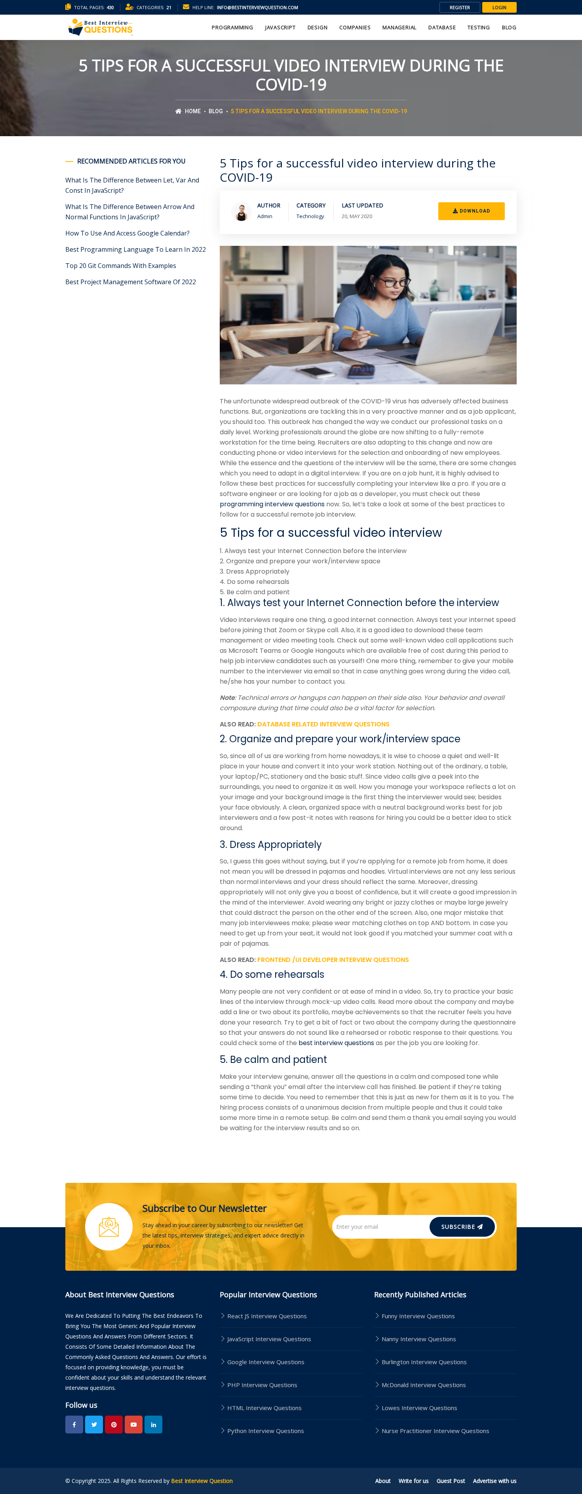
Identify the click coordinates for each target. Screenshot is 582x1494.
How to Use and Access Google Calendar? (127, 233)
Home (192, 111)
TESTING (479, 27)
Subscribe (459, 1226)
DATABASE (442, 27)
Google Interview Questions (265, 1362)
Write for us (414, 1480)
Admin (264, 216)
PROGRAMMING (232, 27)
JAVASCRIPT (280, 27)
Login (499, 7)
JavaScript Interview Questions (268, 1339)
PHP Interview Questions (261, 1385)
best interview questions (336, 1042)
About (383, 1480)
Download (474, 211)
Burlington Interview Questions (424, 1362)
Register (460, 7)
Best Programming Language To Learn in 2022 (135, 249)
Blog (216, 111)
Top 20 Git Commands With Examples (120, 265)
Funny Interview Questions (418, 1316)
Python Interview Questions (265, 1431)
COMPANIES (355, 27)
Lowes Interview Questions (419, 1408)
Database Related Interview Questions (323, 724)
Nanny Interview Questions (419, 1339)
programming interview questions (272, 504)
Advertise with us (495, 1480)
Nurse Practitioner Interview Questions (435, 1431)
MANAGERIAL (399, 27)
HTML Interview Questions (264, 1408)
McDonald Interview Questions (424, 1385)
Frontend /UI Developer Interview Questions (333, 959)
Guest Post (451, 1480)
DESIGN (318, 27)
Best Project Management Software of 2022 (130, 282)
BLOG (509, 27)
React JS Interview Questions (266, 1316)
